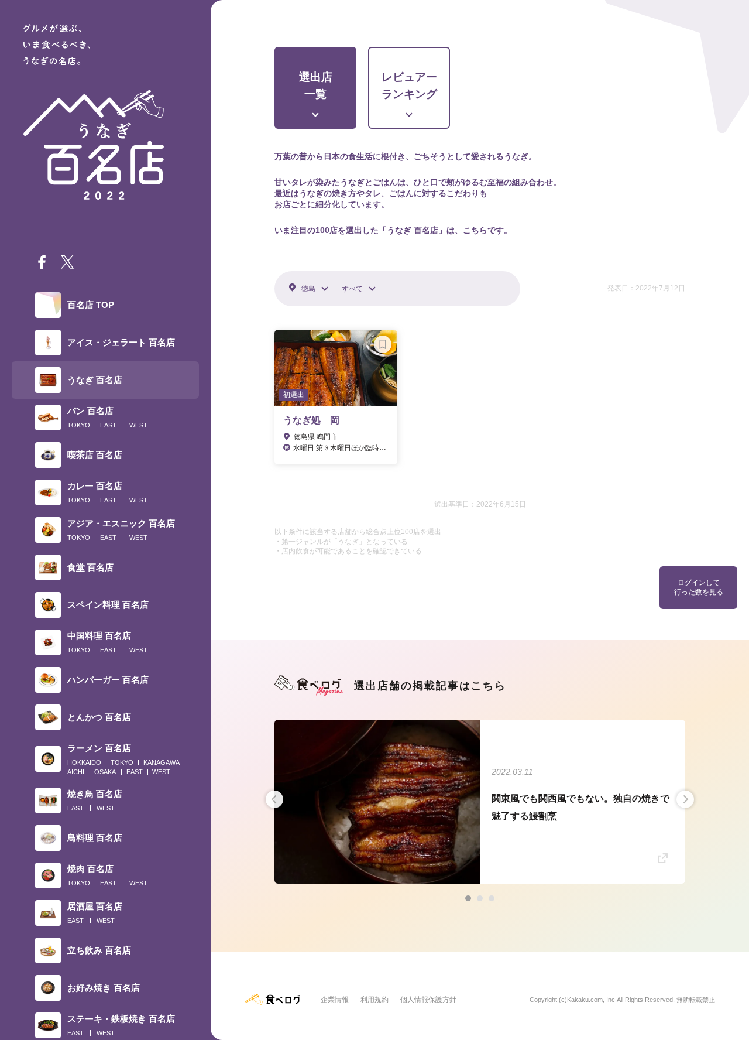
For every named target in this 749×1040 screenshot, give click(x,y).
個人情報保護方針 (428, 999)
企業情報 (335, 999)
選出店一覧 (315, 85)
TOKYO (78, 425)
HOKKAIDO (84, 762)
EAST (108, 425)
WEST (138, 425)
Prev (274, 799)
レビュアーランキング (409, 85)
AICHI (75, 771)
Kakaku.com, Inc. (592, 999)
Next (685, 799)
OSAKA (105, 771)
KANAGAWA (161, 762)
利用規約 (374, 999)
